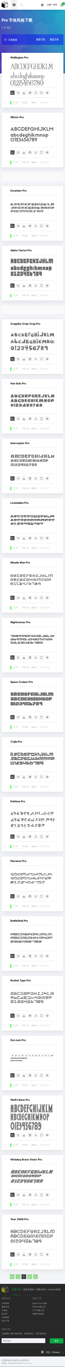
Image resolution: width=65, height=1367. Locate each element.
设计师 (4, 1314)
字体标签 (12, 39)
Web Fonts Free (5, 5)
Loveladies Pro (19, 502)
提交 (57, 1341)
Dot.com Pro (18, 1040)
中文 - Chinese (52, 1352)
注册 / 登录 (52, 5)
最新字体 (40, 39)
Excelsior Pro (18, 190)
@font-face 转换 (39, 1303)
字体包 (4, 1310)
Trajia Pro (16, 741)
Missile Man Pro (20, 562)
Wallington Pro (19, 57)
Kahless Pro (17, 801)
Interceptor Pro (19, 443)
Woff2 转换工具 (39, 1307)
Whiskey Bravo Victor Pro (26, 1159)
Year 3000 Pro (19, 1219)
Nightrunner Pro (20, 622)
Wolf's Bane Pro (20, 1099)
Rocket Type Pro (20, 980)
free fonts (27, 1363)
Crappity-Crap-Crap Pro (25, 323)
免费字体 (16, 1289)
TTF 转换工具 (38, 1310)
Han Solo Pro (18, 383)
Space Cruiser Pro (21, 682)
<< (12, 1276)
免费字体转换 (38, 1314)
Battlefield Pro (19, 920)
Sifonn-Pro (17, 117)
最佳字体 (54, 39)
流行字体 (5, 1321)
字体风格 (5, 1303)
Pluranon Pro (18, 861)
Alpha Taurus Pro (21, 250)
